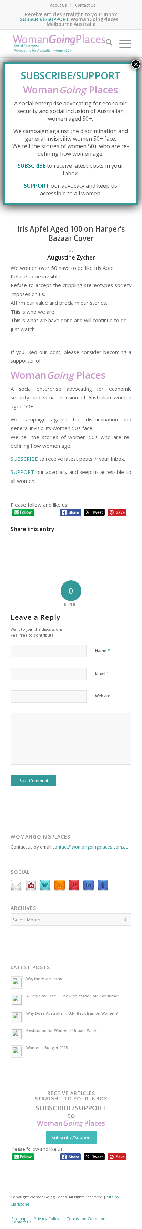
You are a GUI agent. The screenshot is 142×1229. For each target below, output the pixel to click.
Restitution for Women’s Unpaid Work (61, 1030)
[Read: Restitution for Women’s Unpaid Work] (17, 1034)
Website (102, 695)
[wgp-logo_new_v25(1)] (59, 43)
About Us (58, 5)
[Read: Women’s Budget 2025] (17, 1051)
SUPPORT (22, 471)
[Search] (105, 43)
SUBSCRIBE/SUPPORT (44, 19)
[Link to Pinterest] (55, 1213)
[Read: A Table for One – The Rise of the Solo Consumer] (17, 1000)
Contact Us (85, 5)
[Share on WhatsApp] (71, 549)
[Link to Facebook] (83, 1213)
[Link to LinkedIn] (97, 1213)
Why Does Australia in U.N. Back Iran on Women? (72, 1013)
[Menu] (121, 43)
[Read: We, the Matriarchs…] (17, 982)
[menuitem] (59, 5)
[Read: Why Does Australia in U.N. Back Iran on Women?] (17, 1017)
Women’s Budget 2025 (47, 1047)
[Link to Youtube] (111, 1213)
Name (102, 650)
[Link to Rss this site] (124, 1213)
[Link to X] (69, 1213)
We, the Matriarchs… (45, 978)
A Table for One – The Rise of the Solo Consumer (72, 995)
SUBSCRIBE (24, 458)
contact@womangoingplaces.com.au (90, 847)
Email (102, 673)
